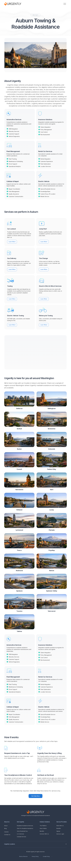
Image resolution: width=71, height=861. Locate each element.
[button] (65, 3)
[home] (12, 4)
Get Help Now (35, 796)
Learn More (12, 241)
